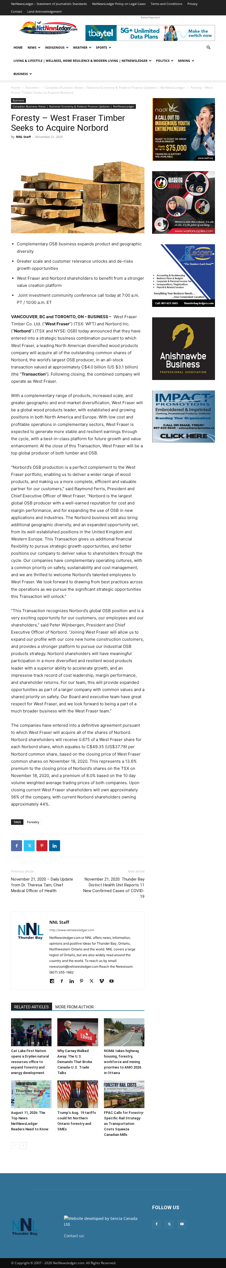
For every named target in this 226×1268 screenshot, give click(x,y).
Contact (16, 11)
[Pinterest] (41, 845)
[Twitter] (29, 845)
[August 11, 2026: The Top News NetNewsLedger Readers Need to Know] (31, 1094)
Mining (184, 61)
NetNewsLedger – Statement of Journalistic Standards (49, 4)
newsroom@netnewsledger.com (93, 1241)
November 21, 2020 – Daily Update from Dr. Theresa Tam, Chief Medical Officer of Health (42, 885)
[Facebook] (16, 845)
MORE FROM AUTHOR (74, 1007)
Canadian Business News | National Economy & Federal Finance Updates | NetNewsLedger (115, 87)
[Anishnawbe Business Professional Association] (183, 348)
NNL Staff (23, 137)
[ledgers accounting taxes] (183, 275)
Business (21, 74)
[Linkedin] (54, 845)
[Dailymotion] (53, 981)
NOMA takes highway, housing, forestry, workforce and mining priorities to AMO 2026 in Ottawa (122, 1062)
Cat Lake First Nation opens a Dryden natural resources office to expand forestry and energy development (30, 1062)
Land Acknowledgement (44, 11)
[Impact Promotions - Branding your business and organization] (183, 416)
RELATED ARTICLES (31, 1007)
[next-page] (23, 1145)
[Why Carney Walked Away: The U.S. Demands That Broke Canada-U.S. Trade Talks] (77, 1032)
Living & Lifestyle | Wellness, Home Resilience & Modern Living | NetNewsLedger (80, 61)
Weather (80, 47)
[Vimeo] (103, 981)
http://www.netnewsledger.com (71, 930)
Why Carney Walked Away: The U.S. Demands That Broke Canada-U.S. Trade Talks (74, 1062)
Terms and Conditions (166, 4)
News (32, 47)
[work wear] (183, 202)
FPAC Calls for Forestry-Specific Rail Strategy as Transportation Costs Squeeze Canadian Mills (124, 1124)
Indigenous (54, 47)
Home (18, 47)
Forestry (33, 822)
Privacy (192, 4)
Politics (163, 61)
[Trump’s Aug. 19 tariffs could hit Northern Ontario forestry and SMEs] (77, 1094)
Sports (101, 47)
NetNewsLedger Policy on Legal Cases (119, 4)
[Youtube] (113, 981)
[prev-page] (14, 1145)
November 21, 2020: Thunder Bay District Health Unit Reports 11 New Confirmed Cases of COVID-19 (113, 888)
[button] (208, 47)
